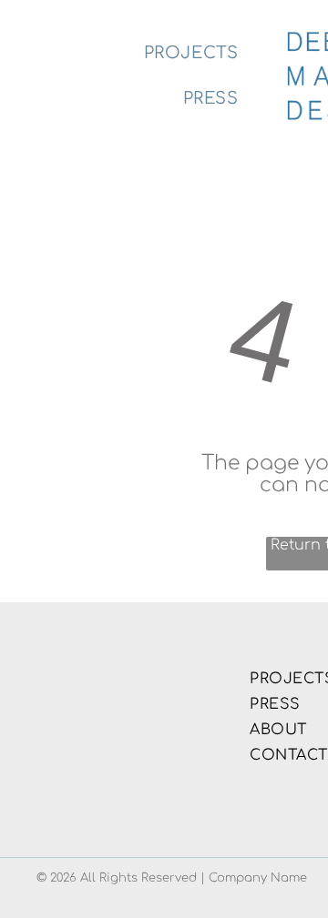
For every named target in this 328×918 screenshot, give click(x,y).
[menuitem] (191, 53)
